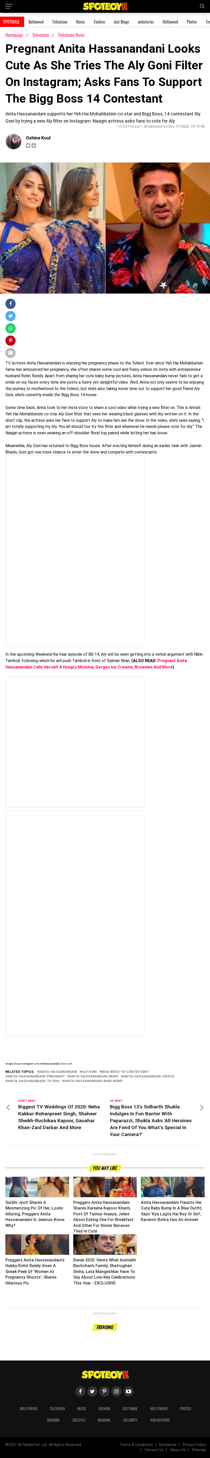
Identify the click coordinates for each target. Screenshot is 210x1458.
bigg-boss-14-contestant (125, 1072)
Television (59, 22)
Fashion (99, 22)
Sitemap (199, 1450)
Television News (71, 34)
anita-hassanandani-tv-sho (33, 1081)
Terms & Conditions (136, 1445)
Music (80, 22)
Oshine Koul (38, 138)
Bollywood (36, 22)
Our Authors (160, 1420)
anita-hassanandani (58, 1072)
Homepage (14, 34)
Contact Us (154, 1450)
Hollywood (170, 22)
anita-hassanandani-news (93, 1076)
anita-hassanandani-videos (148, 1076)
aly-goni (89, 1072)
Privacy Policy (194, 1445)
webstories (146, 22)
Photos (192, 22)
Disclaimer (168, 1445)
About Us (178, 1450)
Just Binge (121, 22)
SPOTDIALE (11, 22)
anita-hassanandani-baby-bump (93, 1081)
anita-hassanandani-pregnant (36, 1076)
